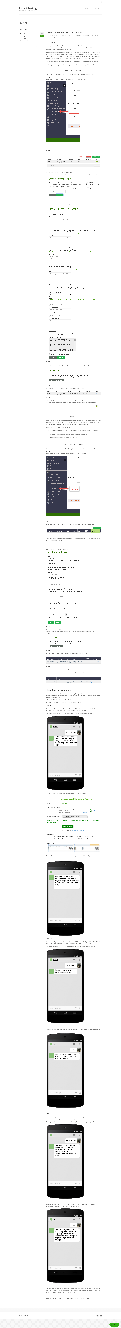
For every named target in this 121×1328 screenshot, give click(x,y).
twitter (101, 1316)
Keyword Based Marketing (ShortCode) (64, 32)
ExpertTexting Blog (93, 8)
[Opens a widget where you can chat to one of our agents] (114, 1325)
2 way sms (79, 35)
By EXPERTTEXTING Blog (54, 35)
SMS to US (61, 37)
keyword (97, 35)
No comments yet (68, 35)
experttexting (86, 35)
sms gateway (55, 37)
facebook (97, 1316)
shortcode (49, 37)
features (92, 35)
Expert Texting (28, 8)
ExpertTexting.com (23, 1315)
